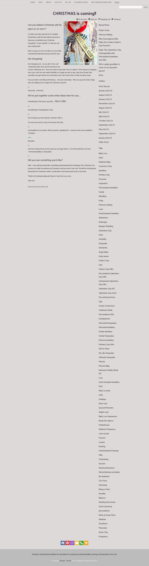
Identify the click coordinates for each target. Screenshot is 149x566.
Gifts (101, 455)
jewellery (102, 170)
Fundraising (103, 459)
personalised (104, 511)
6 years (102, 442)
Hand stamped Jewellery (109, 382)
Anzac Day (103, 532)
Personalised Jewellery (108, 187)
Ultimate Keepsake (107, 357)
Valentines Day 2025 (107, 293)
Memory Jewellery (106, 340)
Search (146, 7)
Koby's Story (104, 30)
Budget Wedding (106, 226)
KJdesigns (103, 222)
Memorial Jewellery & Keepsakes (40, 151)
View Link (31, 180)
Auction (102, 463)
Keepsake (103, 243)
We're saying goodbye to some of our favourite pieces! (109, 68)
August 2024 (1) (105, 108)
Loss (101, 378)
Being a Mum (104, 489)
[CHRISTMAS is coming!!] (80, 64)
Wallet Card (103, 412)
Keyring (102, 446)
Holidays (102, 399)
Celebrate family (105, 310)
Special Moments (106, 408)
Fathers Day (104, 260)
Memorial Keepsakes (108, 323)
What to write (104, 390)
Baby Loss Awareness (108, 416)
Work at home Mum (107, 515)
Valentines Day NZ (107, 288)
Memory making (105, 205)
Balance (102, 498)
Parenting (103, 485)
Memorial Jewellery (107, 327)
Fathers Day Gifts (106, 269)
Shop (40, 2)
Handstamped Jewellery (109, 213)
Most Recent (104, 86)
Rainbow (102, 519)
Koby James (104, 256)
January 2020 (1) (105, 138)
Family (101, 192)
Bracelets (31, 141)
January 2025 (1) (105, 99)
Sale (100, 301)
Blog (117, 2)
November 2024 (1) (107, 103)
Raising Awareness (107, 468)
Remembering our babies (109, 472)
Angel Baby (103, 252)
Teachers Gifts (56, 117)
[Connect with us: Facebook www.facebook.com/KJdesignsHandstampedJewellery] (63, 543)
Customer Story (105, 166)
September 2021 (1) (107, 125)
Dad (100, 265)
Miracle (102, 361)
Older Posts (104, 142)
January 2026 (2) (105, 90)
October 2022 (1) (106, 120)
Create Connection (107, 306)
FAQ (100, 386)
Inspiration (103, 183)
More (101, 75)
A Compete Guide (81, 2)
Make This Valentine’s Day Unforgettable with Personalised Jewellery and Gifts (110, 55)
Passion (102, 438)
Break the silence (106, 421)
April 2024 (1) (104, 116)
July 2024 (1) (104, 112)
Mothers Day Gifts (106, 344)
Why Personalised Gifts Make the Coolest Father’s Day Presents (110, 42)
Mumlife (102, 493)
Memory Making (105, 34)
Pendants (31, 133)
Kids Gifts (59, 122)
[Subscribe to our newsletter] (77, 543)
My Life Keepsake (106, 353)
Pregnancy (103, 536)
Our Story (103, 480)
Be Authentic (104, 476)
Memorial (103, 528)
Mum (101, 235)
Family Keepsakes (106, 336)
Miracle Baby (104, 366)
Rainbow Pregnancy (107, 429)
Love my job (104, 433)
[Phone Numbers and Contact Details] (81, 543)
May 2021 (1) (104, 129)
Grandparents (104, 318)
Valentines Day (105, 230)
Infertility (102, 239)
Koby (101, 200)
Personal (102, 179)
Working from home (107, 502)
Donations (103, 523)
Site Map (68, 561)
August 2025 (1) (105, 95)
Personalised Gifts (106, 314)
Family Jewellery (105, 331)
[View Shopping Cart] (86, 543)
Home (32, 2)
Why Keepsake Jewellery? (101, 2)
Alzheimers (103, 217)
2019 (101, 395)
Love (101, 209)
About (48, 2)
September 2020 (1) (107, 133)
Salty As (58, 2)
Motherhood (104, 425)
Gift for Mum (104, 349)
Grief (101, 157)
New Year (103, 403)
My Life (68, 2)
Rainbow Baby (105, 162)
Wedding (102, 196)
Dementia (103, 247)
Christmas (39, 90)
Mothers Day (104, 175)
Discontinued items (107, 297)
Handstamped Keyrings (109, 450)
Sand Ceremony (105, 506)
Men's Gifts (60, 101)
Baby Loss (103, 153)
